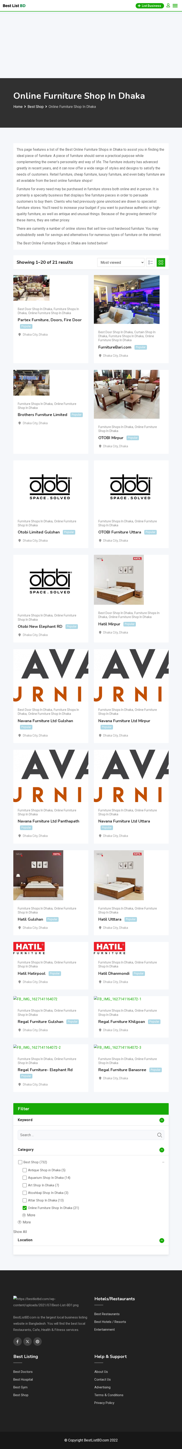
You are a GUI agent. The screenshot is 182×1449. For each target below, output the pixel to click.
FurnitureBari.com (114, 347)
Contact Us (102, 1380)
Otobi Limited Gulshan (39, 532)
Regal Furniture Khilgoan (121, 1021)
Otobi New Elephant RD (40, 626)
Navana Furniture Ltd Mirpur (124, 721)
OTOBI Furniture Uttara (119, 532)
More (31, 1215)
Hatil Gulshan (30, 919)
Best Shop (20, 1395)
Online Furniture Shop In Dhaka (49, 313)
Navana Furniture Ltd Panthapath (48, 821)
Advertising (102, 1387)
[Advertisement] (91, 45)
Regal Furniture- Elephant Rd (45, 1069)
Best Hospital (23, 1380)
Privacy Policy (104, 1403)
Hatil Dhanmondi (113, 973)
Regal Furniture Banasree (122, 1069)
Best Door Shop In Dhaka (35, 309)
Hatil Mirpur (109, 624)
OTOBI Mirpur (110, 437)
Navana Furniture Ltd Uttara (124, 821)
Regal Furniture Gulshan (40, 1021)
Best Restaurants (107, 1314)
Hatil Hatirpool (32, 973)
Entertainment (104, 1330)
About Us (101, 1372)
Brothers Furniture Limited (42, 414)
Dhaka (43, 334)
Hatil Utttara (109, 919)
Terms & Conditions (108, 1395)
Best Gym (20, 1387)
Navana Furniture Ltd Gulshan (45, 721)
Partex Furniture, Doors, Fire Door (50, 320)
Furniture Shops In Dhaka (126, 336)
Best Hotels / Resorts (110, 1322)
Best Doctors (23, 1372)
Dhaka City (30, 334)
